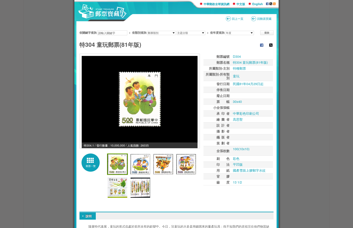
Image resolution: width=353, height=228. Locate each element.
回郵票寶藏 (264, 19)
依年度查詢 (217, 32)
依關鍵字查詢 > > (152, 32)
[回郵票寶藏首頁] (102, 16)
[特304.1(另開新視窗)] (140, 99)
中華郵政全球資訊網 (216, 4)
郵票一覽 (91, 166)
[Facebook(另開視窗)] (267, 4)
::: (195, 3)
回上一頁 (237, 19)
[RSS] (274, 4)
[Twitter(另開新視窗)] (269, 45)
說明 (89, 216)
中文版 (241, 4)
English (257, 4)
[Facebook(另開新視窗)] (259, 45)
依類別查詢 (139, 32)
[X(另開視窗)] (270, 4)
